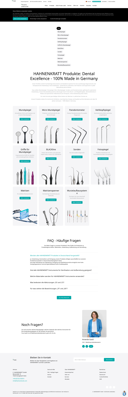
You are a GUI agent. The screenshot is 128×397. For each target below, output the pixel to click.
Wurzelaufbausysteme (64, 65)
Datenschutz (102, 372)
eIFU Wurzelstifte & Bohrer (36, 1)
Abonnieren (109, 359)
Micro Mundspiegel (63, 35)
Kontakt (49, 1)
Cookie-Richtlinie (103, 377)
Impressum (102, 374)
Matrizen (60, 58)
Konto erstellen (111, 1)
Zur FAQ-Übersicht (64, 297)
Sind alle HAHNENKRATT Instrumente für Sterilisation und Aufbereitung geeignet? (61, 270)
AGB (100, 379)
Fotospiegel (61, 55)
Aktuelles (88, 5)
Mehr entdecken (25, 119)
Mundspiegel (61, 32)
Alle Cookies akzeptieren (20, 18)
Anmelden (104, 1)
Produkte (51, 5)
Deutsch (89, 1)
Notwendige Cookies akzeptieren (38, 18)
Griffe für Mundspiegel (64, 45)
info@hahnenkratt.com (20, 381)
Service (44, 1)
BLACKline (60, 48)
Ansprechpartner (25, 1)
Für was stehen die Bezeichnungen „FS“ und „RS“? (48, 288)
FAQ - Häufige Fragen (52, 372)
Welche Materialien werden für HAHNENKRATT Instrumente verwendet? (57, 276)
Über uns (67, 374)
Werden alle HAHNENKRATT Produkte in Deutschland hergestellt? (54, 255)
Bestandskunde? (96, 1)
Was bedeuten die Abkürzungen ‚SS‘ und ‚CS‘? (47, 282)
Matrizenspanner (62, 62)
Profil (91, 346)
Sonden (60, 52)
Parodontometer (62, 38)
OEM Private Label (61, 5)
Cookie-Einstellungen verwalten (58, 18)
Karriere (67, 377)
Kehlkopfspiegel (62, 42)
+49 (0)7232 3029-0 (18, 378)
